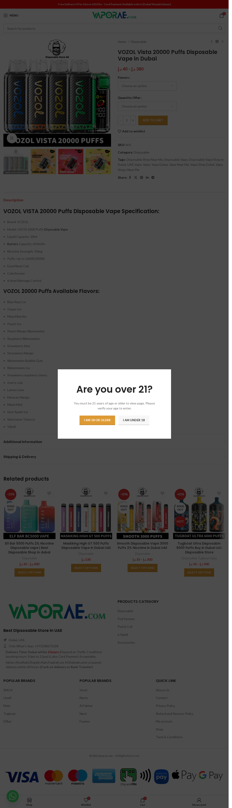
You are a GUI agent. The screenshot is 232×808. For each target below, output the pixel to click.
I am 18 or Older (97, 420)
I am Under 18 (134, 420)
